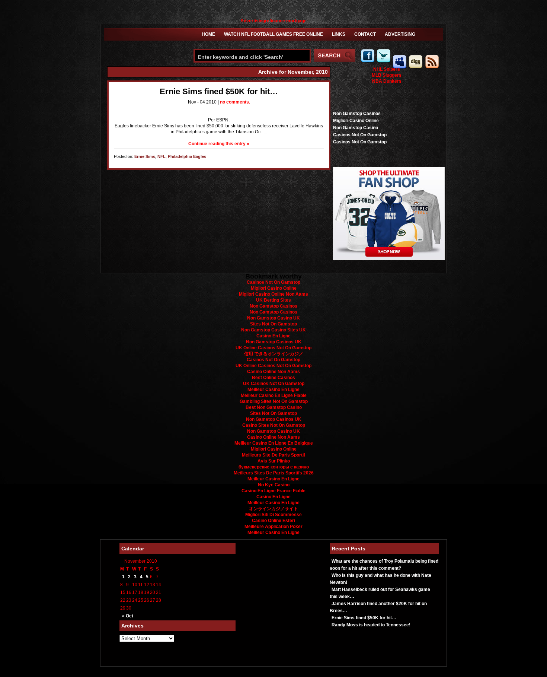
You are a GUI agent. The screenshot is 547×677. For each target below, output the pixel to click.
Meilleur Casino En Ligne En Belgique (273, 443)
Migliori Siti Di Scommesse (273, 514)
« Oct (127, 616)
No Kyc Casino (274, 484)
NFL (161, 156)
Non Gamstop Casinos (357, 113)
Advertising (252, 20)
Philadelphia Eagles (187, 156)
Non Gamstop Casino (355, 127)
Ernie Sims (144, 156)
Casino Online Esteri (273, 520)
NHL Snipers (386, 69)
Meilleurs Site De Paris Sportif (273, 455)
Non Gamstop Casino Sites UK (273, 330)
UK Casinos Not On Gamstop (273, 383)
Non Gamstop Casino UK (273, 318)
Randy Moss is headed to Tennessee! (371, 624)
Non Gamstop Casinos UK (273, 341)
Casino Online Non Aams (273, 371)
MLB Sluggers (387, 75)
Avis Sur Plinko (273, 461)
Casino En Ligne (273, 335)
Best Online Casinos (273, 377)
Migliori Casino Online (356, 120)
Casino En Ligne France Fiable (273, 490)
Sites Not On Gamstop (273, 324)
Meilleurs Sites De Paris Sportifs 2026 (274, 473)
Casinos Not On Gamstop (360, 134)
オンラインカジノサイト (273, 508)
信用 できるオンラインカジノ (273, 353)
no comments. (235, 102)
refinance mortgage (286, 20)
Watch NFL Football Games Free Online (273, 34)
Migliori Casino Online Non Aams (273, 294)
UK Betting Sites (273, 300)
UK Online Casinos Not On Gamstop (273, 347)
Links (338, 34)
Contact (365, 34)
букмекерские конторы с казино (274, 467)
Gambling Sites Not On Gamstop (274, 401)
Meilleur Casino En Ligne (273, 389)
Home (208, 34)
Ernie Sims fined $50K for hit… (219, 91)
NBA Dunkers (387, 81)
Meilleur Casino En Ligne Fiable (274, 395)
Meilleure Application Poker (273, 526)
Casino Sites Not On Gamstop (273, 425)
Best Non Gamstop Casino (274, 407)
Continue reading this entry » (218, 143)
